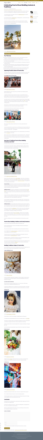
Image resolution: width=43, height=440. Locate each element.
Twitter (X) (0, 425)
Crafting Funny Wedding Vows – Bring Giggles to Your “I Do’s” (34, 12)
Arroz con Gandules (16, 212)
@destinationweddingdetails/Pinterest (12, 176)
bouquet (11, 358)
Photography (29, 2)
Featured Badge (28, 0)
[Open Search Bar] (38, 3)
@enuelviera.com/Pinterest (10, 356)
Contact (25, 438)
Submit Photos (26, 0)
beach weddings (18, 178)
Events (7, 8)
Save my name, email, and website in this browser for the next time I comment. (15, 425)
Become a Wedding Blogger (34, 0)
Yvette (5, 8)
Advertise (38, 0)
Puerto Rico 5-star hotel (21, 180)
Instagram (0, 423)
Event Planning (25, 2)
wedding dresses (14, 17)
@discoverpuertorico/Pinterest (11, 89)
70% (24, 100)
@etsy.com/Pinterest (9, 275)
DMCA (23, 438)
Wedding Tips (33, 2)
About (36, 2)
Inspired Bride (7, 3)
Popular (31, 0)
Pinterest (0, 427)
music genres (8, 132)
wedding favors (14, 208)
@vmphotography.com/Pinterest (11, 314)
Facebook (0, 429)
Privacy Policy (21, 438)
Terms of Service (18, 438)
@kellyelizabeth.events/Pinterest (11, 51)
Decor (22, 2)
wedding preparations (14, 235)
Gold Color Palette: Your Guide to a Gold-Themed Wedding (34, 17)
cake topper (27, 318)
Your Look (19, 2)
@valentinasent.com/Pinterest (11, 389)
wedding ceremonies (21, 14)
